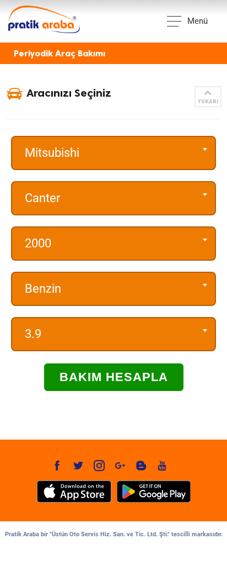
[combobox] (113, 153)
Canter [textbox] (42, 198)
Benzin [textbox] (43, 288)
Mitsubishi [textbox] (52, 153)
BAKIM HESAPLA (114, 377)
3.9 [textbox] (33, 334)
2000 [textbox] (38, 243)
